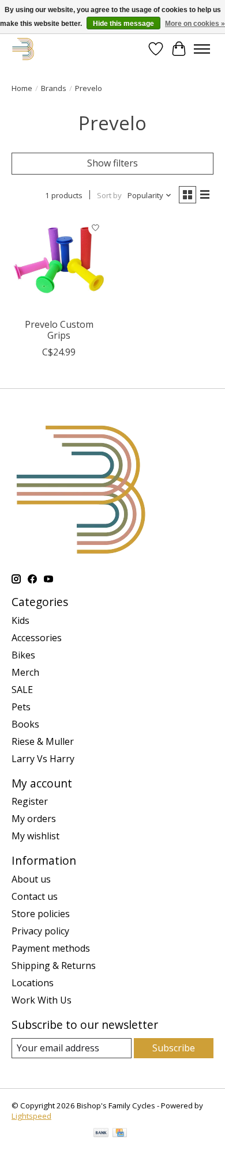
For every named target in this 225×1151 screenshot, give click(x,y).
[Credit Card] (119, 1133)
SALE (22, 689)
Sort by (109, 195)
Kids (20, 620)
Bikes (23, 655)
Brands (53, 88)
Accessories (37, 637)
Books (25, 724)
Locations (33, 982)
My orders (34, 818)
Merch (25, 672)
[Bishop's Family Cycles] (23, 48)
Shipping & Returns (54, 965)
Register (30, 801)
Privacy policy (40, 931)
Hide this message (123, 24)
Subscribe (173, 1048)
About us (31, 879)
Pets (21, 707)
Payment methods (51, 948)
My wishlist (35, 836)
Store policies (41, 913)
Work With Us (42, 1000)
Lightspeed (31, 1116)
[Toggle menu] (201, 48)
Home (22, 88)
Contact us (35, 896)
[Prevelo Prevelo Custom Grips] (59, 264)
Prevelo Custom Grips (59, 330)
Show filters (112, 163)
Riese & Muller (43, 741)
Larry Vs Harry (43, 758)
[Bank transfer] (100, 1133)
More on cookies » (195, 24)
